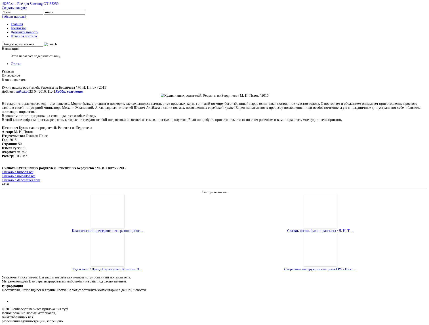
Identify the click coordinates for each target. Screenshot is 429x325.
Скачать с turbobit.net (17, 172)
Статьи (16, 64)
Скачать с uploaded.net (18, 176)
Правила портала (24, 36)
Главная (17, 24)
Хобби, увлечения (69, 91)
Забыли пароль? (14, 16)
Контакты (18, 28)
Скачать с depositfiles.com (21, 180)
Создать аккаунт (14, 8)
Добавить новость (24, 32)
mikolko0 (22, 91)
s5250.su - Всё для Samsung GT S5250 (30, 4)
